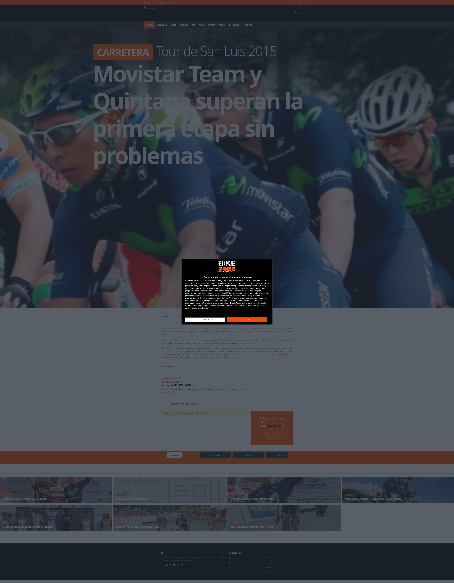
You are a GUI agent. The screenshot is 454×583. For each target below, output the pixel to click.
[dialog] (227, 292)
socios (207, 281)
